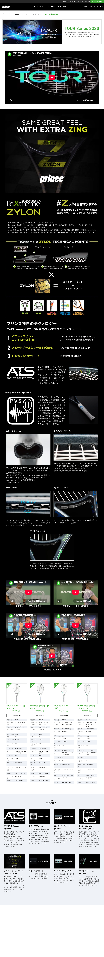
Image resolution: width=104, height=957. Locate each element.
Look (85, 6)
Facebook (80, 1)
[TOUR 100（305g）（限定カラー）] (16, 693)
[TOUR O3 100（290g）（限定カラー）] (87, 693)
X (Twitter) (73, 1)
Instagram (65, 1)
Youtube (87, 1)
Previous (3, 734)
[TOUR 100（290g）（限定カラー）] (40, 693)
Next (100, 734)
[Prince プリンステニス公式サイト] (6, 8)
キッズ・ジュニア (64, 6)
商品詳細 (15, 715)
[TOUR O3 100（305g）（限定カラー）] (64, 693)
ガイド (99, 6)
